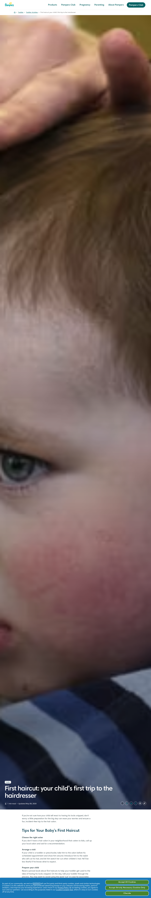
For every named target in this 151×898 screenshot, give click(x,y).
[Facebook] (122, 803)
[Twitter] (127, 803)
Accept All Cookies (127, 882)
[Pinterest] (135, 803)
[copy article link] (144, 803)
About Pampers (116, 5)
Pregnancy (85, 5)
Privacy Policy (63, 888)
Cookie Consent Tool (64, 890)
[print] (140, 803)
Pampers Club (68, 5)
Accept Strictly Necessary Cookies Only (127, 888)
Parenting (99, 5)
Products (52, 5)
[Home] (9, 4)
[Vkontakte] (131, 803)
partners (36, 884)
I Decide (127, 893)
